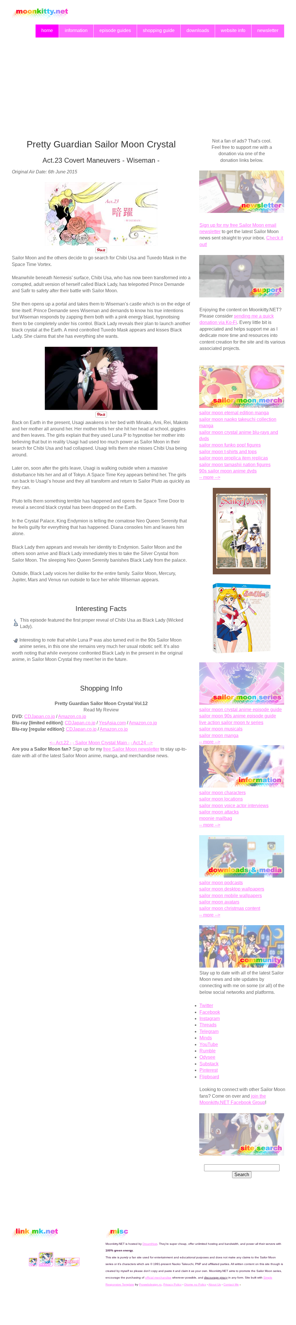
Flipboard (209, 1076)
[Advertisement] (148, 81)
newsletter (267, 30)
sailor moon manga (218, 735)
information (76, 30)
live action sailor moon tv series (231, 722)
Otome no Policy (195, 1284)
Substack (209, 1063)
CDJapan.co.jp (39, 716)
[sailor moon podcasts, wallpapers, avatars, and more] (241, 876)
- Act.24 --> (142, 742)
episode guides (115, 30)
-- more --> (209, 477)
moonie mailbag (215, 818)
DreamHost (150, 1243)
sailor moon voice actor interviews (234, 805)
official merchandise (158, 1277)
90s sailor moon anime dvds (228, 470)
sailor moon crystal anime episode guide (240, 709)
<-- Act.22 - (60, 742)
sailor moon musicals (221, 728)
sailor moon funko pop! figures (230, 445)
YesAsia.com (112, 722)
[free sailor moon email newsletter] (241, 211)
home (47, 30)
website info (233, 30)
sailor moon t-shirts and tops (228, 451)
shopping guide (159, 30)
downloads (197, 30)
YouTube (208, 1044)
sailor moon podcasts (221, 882)
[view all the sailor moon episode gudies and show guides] (241, 703)
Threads (208, 1024)
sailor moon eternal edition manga (234, 412)
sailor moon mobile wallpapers (230, 895)
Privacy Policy (172, 1284)
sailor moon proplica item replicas (233, 458)
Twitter (206, 1005)
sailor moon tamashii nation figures (235, 464)
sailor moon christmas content (229, 908)
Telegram (209, 1031)
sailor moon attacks (219, 811)
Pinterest (208, 1070)
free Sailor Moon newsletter (131, 749)
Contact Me (231, 1284)
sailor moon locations (221, 799)
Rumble (207, 1050)
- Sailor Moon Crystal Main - (101, 742)
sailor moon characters (222, 792)
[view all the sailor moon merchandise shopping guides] (241, 406)
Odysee (207, 1057)
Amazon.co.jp (72, 716)
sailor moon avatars (219, 901)
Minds (205, 1037)
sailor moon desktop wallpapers (231, 889)
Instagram (209, 1018)
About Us (214, 1284)
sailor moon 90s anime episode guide (237, 715)
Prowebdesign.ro (150, 1284)
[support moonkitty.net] (241, 295)
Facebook (209, 1012)
